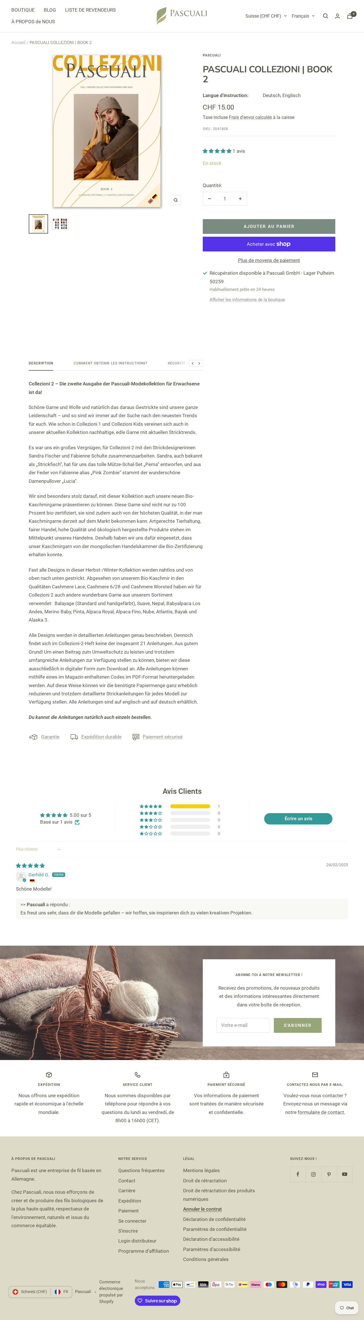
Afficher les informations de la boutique (247, 299)
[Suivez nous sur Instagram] (313, 1174)
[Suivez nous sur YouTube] (345, 1174)
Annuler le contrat (202, 1209)
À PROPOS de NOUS (33, 21)
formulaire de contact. (321, 1112)
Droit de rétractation (205, 1180)
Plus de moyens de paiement (269, 260)
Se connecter (132, 1221)
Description (41, 363)
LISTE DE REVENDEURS (90, 10)
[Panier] (350, 16)
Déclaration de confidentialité (214, 1219)
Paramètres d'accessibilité (211, 1249)
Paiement (128, 1211)
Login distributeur (137, 1241)
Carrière (126, 1190)
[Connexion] (337, 16)
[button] (218, 151)
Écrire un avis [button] (298, 818)
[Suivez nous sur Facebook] (298, 1174)
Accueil (18, 42)
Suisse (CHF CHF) (263, 16)
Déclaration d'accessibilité (211, 1239)
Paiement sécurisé (163, 737)
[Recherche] (325, 15)
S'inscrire (128, 1231)
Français (300, 16)
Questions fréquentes (141, 1170)
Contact (126, 1180)
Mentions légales (201, 1170)
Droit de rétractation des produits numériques (219, 1195)
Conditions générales (206, 1259)
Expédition (129, 1201)
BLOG (50, 10)
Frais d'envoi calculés (250, 117)
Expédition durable (101, 737)
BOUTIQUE (23, 10)
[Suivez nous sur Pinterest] (329, 1174)
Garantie (50, 737)
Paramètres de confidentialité (215, 1229)
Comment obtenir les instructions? (110, 363)
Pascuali (212, 55)
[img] (30, 865)
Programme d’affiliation (143, 1251)
